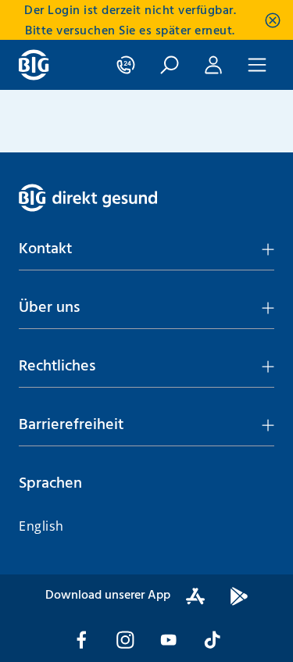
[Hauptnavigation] (257, 64)
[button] (146, 249)
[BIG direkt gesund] (34, 65)
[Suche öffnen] (169, 64)
